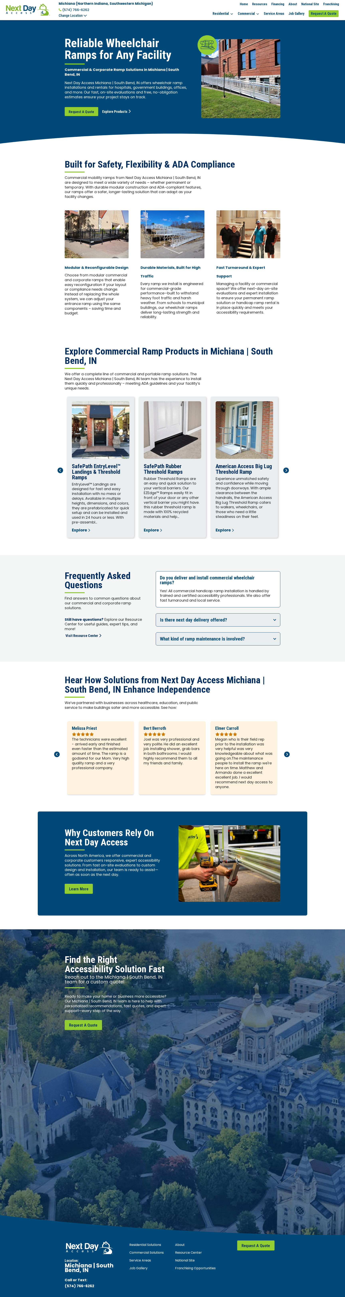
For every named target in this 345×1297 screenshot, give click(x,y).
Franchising (331, 4)
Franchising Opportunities (195, 1268)
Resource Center (188, 1252)
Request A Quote (324, 14)
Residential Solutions (145, 1245)
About (292, 4)
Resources (259, 4)
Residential (221, 14)
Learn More (78, 889)
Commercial (246, 14)
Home (244, 4)
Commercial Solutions (146, 1252)
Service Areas (274, 14)
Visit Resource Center (81, 636)
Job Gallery (296, 14)
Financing (277, 4)
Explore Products (114, 111)
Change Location (71, 16)
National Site (310, 4)
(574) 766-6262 (75, 10)
